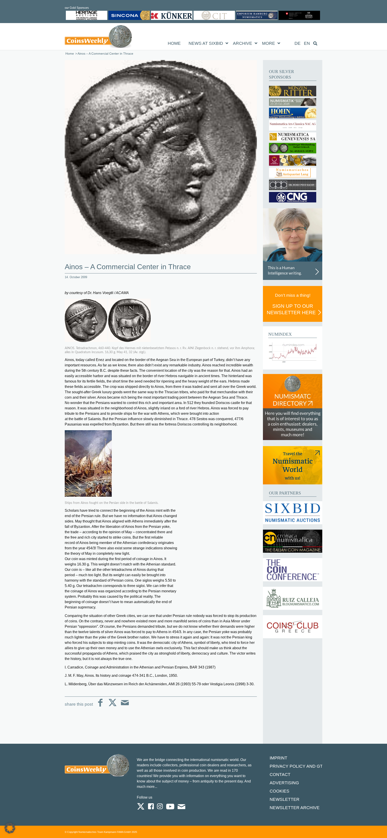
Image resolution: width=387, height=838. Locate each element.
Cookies (279, 791)
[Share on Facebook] (100, 706)
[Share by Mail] (125, 706)
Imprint (278, 758)
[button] (10, 828)
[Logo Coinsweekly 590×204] (98, 37)
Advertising (284, 782)
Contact (280, 774)
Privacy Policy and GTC (298, 766)
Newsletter (284, 799)
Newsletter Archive (295, 807)
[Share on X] (113, 706)
